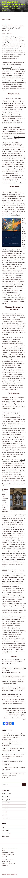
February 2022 (6, 800)
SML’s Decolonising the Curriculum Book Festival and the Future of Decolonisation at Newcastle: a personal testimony (13, 735)
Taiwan (17, 608)
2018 (3, 303)
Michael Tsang (7, 33)
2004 (21, 103)
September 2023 (6, 794)
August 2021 (5, 806)
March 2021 (5, 815)
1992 (13, 162)
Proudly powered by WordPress (9, 874)
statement (13, 537)
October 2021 (5, 803)
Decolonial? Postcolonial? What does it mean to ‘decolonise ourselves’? (13, 28)
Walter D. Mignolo (15, 215)
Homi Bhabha (9, 138)
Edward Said (8, 113)
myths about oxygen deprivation (17, 603)
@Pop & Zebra (6, 863)
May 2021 (4, 812)
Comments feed (6, 833)
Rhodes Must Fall (10, 524)
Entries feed (5, 830)
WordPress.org (6, 836)
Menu (14, 14)
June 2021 (5, 809)
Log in (3, 827)
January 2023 (5, 797)
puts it (11, 249)
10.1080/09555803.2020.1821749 (11, 672)
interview (21, 363)
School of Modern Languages (10, 849)
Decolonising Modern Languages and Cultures (13, 4)
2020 (18, 649)
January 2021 (5, 818)
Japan (22, 608)
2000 (10, 213)
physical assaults (6, 575)
